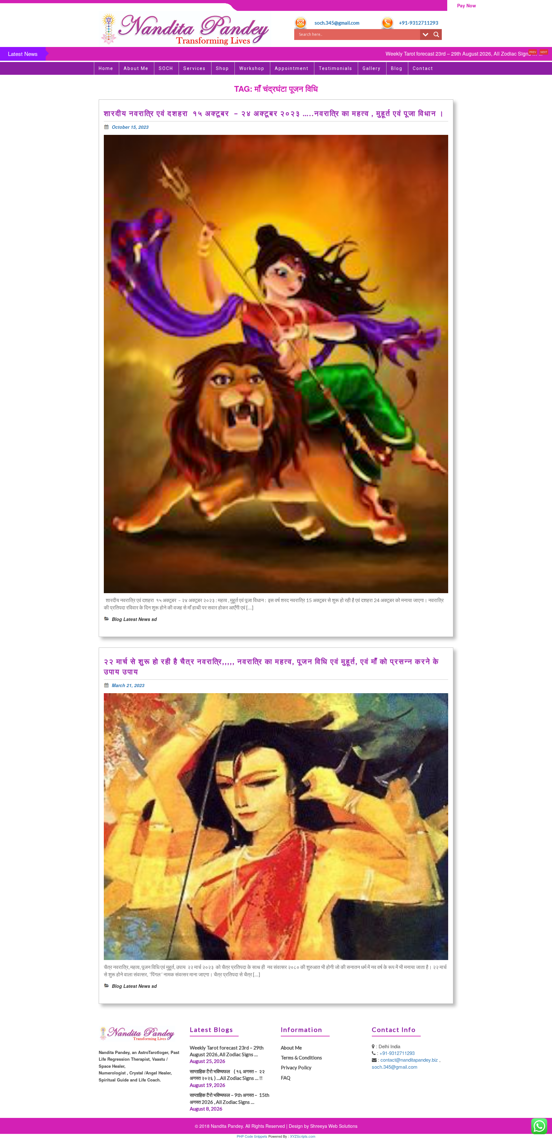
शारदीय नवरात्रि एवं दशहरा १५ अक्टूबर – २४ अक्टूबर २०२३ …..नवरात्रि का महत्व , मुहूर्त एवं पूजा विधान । (275, 113)
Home (106, 68)
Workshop (251, 68)
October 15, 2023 (130, 127)
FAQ (285, 1078)
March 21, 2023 (128, 685)
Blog (396, 68)
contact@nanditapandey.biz (409, 1059)
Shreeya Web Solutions (333, 1126)
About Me (136, 68)
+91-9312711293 (418, 23)
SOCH (166, 68)
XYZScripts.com (302, 1136)
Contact (423, 68)
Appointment (292, 68)
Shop (222, 68)
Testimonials (335, 68)
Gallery (372, 68)
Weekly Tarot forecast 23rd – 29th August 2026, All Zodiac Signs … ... (404, 53)
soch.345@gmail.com (337, 23)
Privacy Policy (296, 1067)
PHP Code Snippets (252, 1136)
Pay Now (466, 5)
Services (194, 68)
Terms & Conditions (301, 1057)
